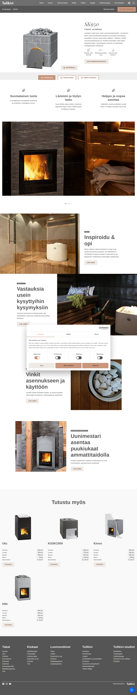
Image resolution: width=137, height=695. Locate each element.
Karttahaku (117, 651)
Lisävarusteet (32, 656)
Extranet (116, 661)
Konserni (85, 661)
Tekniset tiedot (108, 9)
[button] (134, 3)
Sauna (50, 3)
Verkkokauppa (104, 3)
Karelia (4, 651)
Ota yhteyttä (119, 3)
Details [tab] (68, 334)
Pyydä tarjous (127, 9)
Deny (41, 365)
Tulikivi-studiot (124, 647)
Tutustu (8, 564)
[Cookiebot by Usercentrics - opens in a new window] (100, 328)
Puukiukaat (6, 9)
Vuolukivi (85, 651)
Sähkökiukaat (32, 651)
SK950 (15, 9)
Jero (3, 654)
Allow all (95, 365)
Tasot (52, 651)
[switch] (58, 357)
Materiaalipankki (88, 666)
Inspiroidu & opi (33, 659)
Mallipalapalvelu (56, 661)
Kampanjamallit (8, 666)
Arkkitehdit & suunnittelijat (91, 659)
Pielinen (5, 656)
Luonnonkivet (60, 647)
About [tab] (96, 334)
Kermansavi (6, 659)
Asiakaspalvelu (56, 664)
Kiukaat (32, 647)
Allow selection (69, 365)
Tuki (3, 671)
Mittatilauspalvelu (8, 669)
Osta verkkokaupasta (96, 61)
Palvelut (30, 661)
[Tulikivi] (10, 2)
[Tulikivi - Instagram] (7, 684)
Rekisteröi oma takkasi (121, 659)
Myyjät (92, 3)
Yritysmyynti (117, 654)
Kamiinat (5, 664)
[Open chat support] (132, 690)
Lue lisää (91, 262)
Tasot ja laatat (62, 3)
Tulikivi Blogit (87, 669)
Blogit (74, 3)
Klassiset (5, 661)
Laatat (52, 654)
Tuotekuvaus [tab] (48, 77)
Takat (41, 3)
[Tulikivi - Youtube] (10, 684)
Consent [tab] (40, 334)
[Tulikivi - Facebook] (3, 684)
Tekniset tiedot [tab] (68, 77)
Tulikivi (83, 3)
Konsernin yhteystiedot (90, 664)
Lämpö (84, 656)
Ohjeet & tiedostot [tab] (90, 77)
